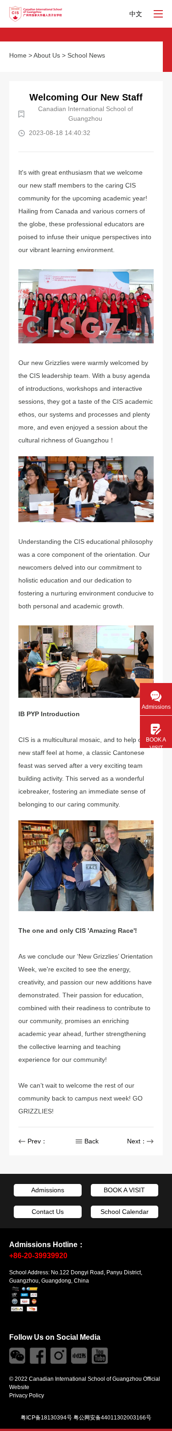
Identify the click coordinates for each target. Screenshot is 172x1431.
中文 (135, 14)
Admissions (47, 1190)
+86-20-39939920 (38, 1256)
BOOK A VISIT (124, 1190)
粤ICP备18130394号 (46, 1417)
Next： (137, 1141)
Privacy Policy (26, 1395)
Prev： (37, 1141)
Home (18, 55)
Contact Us (48, 1211)
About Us (46, 55)
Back (91, 1141)
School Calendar (124, 1211)
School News (86, 55)
